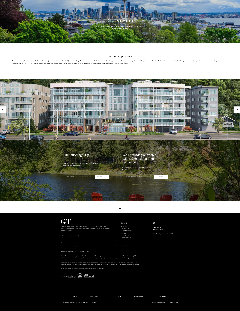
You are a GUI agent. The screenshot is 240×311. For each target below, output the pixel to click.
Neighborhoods (139, 296)
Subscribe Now (101, 176)
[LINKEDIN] (78, 235)
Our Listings (117, 296)
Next (237, 109)
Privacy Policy (173, 302)
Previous (3, 109)
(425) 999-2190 (125, 235)
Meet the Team (95, 296)
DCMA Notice (161, 296)
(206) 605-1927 (125, 228)
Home (75, 296)
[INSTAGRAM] (70, 235)
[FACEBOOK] (63, 235)
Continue (160, 176)
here (69, 268)
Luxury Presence (90, 302)
